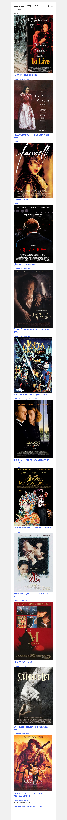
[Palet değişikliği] (48, 6)
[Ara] (52, 6)
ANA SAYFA (29, 5)
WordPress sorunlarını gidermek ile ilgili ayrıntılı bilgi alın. (29, 806)
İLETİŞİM (43, 7)
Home (16, 9)
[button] (38, 5)
